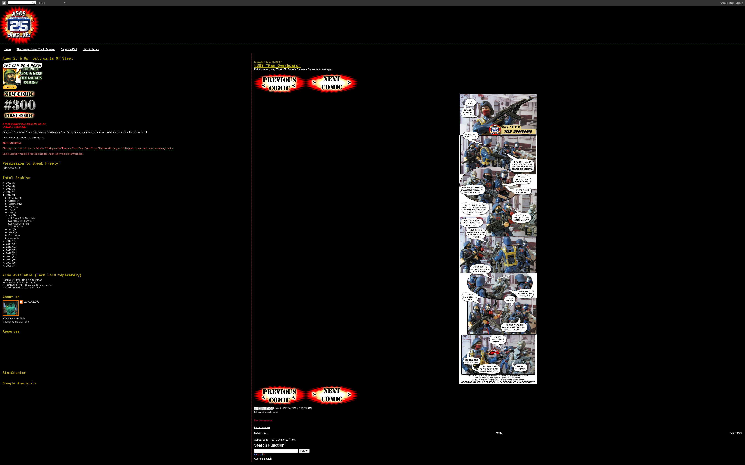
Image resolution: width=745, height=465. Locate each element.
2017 (9, 195)
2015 (9, 244)
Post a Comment (262, 427)
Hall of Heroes (91, 49)
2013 (9, 250)
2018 (9, 192)
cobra (263, 412)
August (12, 206)
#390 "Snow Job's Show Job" (21, 218)
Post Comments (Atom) (283, 439)
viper (275, 412)
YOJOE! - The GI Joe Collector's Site (22, 287)
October (12, 201)
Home (7, 49)
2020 (9, 185)
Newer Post (260, 432)
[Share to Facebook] (267, 408)
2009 (9, 262)
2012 (9, 253)
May (10, 215)
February (13, 235)
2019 (9, 188)
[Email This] (256, 408)
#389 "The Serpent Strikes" (20, 221)
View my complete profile (16, 322)
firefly (270, 412)
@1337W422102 (12, 168)
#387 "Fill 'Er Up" (15, 226)
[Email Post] (309, 408)
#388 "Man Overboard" (277, 65)
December (13, 198)
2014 (9, 247)
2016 (9, 241)
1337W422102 (31, 301)
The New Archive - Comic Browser (36, 49)
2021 (9, 182)
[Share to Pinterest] (271, 408)
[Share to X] (263, 408)
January (12, 238)
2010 (9, 259)
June (11, 212)
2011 (9, 256)
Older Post (736, 432)
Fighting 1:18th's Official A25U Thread (22, 280)
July (10, 209)
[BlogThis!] (260, 408)
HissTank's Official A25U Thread (19, 282)
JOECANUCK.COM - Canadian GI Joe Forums (27, 285)
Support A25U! (69, 49)
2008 (9, 266)
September (13, 204)
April (10, 229)
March (11, 232)
